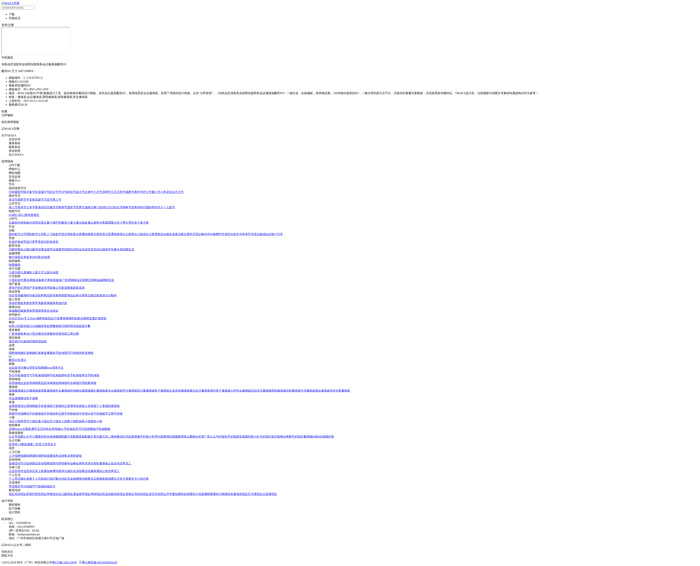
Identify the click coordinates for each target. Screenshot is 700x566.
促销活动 (14, 463)
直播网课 (207, 494)
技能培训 (70, 249)
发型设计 (26, 241)
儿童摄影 (26, 272)
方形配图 (73, 436)
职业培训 (82, 249)
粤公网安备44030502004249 (99, 562)
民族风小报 (83, 421)
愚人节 (56, 199)
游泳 (55, 310)
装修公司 (55, 287)
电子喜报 (55, 405)
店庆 (35, 471)
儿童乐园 (14, 272)
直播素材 (49, 352)
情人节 (13, 207)
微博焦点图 (185, 436)
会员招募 (79, 471)
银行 (12, 257)
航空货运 (61, 234)
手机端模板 (103, 428)
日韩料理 (67, 326)
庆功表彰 (93, 463)
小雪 (122, 222)
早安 (12, 486)
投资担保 (61, 333)
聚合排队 (61, 478)
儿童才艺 (38, 272)
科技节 (71, 192)
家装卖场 (79, 287)
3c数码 (112, 295)
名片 (53, 444)
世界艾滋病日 (84, 207)
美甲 (35, 241)
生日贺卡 (119, 478)
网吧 (71, 318)
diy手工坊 (26, 318)
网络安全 (108, 280)
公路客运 (131, 234)
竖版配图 (84, 436)
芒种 (58, 222)
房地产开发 (30, 287)
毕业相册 (73, 478)
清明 (35, 222)
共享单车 (245, 234)
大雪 (128, 222)
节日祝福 (26, 486)
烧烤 (58, 326)
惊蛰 (23, 222)
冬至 (38, 192)
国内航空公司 (17, 234)
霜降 (111, 222)
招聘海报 (14, 352)
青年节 (138, 192)
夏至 (64, 222)
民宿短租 (41, 341)
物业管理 (44, 287)
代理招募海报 (87, 383)
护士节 (147, 192)
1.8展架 (22, 444)
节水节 (62, 192)
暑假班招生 (240, 494)
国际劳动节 (153, 207)
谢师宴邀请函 (46, 390)
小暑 (70, 222)
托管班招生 (39, 494)
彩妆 (49, 241)
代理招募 (61, 463)
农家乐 (78, 318)
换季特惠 (55, 471)
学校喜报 (79, 405)
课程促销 (184, 494)
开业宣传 (26, 471)
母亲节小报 (27, 421)
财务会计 (26, 333)
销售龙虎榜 (68, 455)
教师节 (62, 207)
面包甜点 (26, 326)
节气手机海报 (35, 375)
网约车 (220, 234)
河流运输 (198, 234)
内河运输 (210, 234)
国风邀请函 (278, 390)
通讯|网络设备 (32, 280)
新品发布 (38, 463)
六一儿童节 (167, 207)
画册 (30, 444)
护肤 (17, 241)
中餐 (87, 326)
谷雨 (41, 222)
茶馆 (66, 318)
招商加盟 (49, 463)
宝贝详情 (43, 428)
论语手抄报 (95, 413)
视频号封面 (141, 436)
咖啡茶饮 (44, 326)
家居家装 (67, 287)
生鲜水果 (79, 295)
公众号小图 (30, 436)
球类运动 (46, 310)
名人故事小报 (67, 421)
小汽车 (278, 234)
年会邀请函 (62, 390)
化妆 (12, 241)
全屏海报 (54, 428)
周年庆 (83, 463)
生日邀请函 (30, 390)
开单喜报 (44, 405)
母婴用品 (67, 295)
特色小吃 (14, 326)
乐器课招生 (269, 494)
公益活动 (114, 463)
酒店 (12, 341)
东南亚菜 (79, 326)
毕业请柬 (14, 398)
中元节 (179, 192)
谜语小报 (96, 421)
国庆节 (71, 207)
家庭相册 (108, 478)
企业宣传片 (16, 367)
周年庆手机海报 (71, 375)
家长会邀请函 (113, 390)
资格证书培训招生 (137, 494)
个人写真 (38, 478)
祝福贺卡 (49, 486)
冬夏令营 (116, 249)
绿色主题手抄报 (62, 413)
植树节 (129, 192)
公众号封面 (217, 436)
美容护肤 (14, 303)
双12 (22, 215)
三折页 (46, 444)
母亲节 (22, 207)
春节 (32, 192)
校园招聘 (26, 455)
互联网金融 (95, 280)
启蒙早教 (14, 249)
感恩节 (22, 199)
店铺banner (15, 428)
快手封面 (230, 436)
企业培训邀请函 (179, 390)
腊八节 (156, 192)
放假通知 (49, 455)
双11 (16, 215)
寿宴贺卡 (131, 478)
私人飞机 (49, 234)
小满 (52, 222)
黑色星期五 (32, 215)
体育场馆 (35, 310)
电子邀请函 (162, 390)
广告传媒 (14, 333)
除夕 (26, 192)
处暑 (87, 222)
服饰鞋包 (26, 295)
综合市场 (14, 295)
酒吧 (39, 318)
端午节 (45, 192)
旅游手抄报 (80, 413)
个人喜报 (102, 405)
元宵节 (121, 192)
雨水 (17, 222)
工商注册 (73, 333)
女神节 (89, 192)
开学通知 (172, 494)
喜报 (79, 455)
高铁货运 (102, 234)
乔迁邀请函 (129, 390)
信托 (35, 257)
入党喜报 (90, 405)
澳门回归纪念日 (103, 207)
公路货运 (143, 234)
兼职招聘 (38, 455)
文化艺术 (14, 318)
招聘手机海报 (52, 375)
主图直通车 (29, 428)
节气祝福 (38, 486)
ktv (34, 318)
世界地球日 (138, 207)
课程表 (229, 494)
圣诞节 (39, 199)
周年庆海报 (86, 352)
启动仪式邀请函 (261, 390)
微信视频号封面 (290, 436)
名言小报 (52, 421)
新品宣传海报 (46, 383)
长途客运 (175, 234)
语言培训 (93, 249)
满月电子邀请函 (220, 390)
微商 (17, 264)
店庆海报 (14, 383)
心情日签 (143, 478)
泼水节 (80, 192)
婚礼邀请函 (97, 390)
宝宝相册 (96, 478)
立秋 (82, 222)
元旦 (114, 192)
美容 (55, 241)
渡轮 (189, 234)
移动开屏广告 (201, 436)
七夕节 (97, 192)
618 (11, 215)
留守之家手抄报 (112, 413)
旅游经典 (29, 341)
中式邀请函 (307, 390)
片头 (60, 367)
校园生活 (128, 249)
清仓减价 (67, 471)
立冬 (117, 222)
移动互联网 (80, 280)
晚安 (17, 486)
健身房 (24, 310)
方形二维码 (109, 436)
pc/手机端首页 (69, 428)
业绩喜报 (14, 405)
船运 (184, 234)
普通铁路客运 (87, 234)
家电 (58, 295)
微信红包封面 (125, 436)
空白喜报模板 (29, 405)
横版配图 (61, 436)
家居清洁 (102, 295)
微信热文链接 (46, 436)
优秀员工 (125, 463)
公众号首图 (16, 436)
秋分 (99, 222)
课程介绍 (195, 494)
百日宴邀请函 (146, 390)
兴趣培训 (35, 249)
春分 (29, 222)
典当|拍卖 (44, 257)
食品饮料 (38, 295)
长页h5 (22, 360)
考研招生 (96, 494)
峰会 (76, 463)
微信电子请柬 (29, 398)
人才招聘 (14, 455)
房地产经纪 (16, 287)
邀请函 (103, 463)
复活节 (13, 199)
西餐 (52, 326)
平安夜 (30, 199)
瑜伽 (12, 310)
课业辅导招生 (81, 494)
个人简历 (14, 478)
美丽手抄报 (16, 413)
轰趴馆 (96, 318)
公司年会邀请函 (240, 390)
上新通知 (44, 471)
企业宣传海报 (29, 383)
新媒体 (57, 280)
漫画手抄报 (45, 413)
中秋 (12, 192)
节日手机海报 (17, 375)
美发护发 (61, 303)
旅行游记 (49, 478)
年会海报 (73, 383)
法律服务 (49, 333)
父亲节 (30, 207)
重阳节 (19, 192)
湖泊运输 (268, 234)
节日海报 (73, 352)
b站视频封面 (326, 436)
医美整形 (26, 303)
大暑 (76, 222)
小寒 (140, 222)
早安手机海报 (90, 375)
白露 (93, 222)
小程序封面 (156, 436)
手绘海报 (61, 352)
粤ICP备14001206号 (64, 562)
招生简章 (26, 494)
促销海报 (61, 383)
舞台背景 (29, 367)
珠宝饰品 (90, 295)
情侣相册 (84, 478)
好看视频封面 (309, 436)
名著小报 (41, 421)
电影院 (46, 318)
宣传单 (13, 444)
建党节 (54, 207)
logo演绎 (52, 367)
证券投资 (26, 257)
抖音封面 (274, 436)
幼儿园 (24, 249)
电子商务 (47, 280)
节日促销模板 (87, 428)
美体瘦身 (49, 303)
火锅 (35, 326)
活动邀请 (90, 471)
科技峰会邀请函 (80, 390)
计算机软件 (16, 280)
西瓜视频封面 (245, 436)
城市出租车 (232, 234)
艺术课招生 (255, 494)
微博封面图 (170, 436)
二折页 (37, 444)
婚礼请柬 (26, 352)
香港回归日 (42, 207)
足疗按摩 (57, 318)
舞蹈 (17, 310)
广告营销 (67, 280)
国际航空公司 (35, 234)
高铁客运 (73, 234)
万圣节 (48, 199)
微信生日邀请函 (200, 390)
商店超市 (49, 295)
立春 (12, 222)
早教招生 (52, 494)
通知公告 (102, 471)
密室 (103, 318)
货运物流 (38, 333)
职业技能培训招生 (113, 494)
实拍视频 (41, 367)
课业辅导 (46, 249)
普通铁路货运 (116, 234)
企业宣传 (14, 471)
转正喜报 (67, 405)
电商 (12, 264)
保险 (17, 257)
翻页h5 (13, 360)
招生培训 (14, 494)
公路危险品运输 (159, 234)
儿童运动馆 (51, 272)
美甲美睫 (38, 303)
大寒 (146, 222)
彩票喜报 (114, 405)
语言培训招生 (157, 494)
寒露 (105, 222)
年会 (58, 455)
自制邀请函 (293, 390)
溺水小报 (14, 421)
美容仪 (42, 241)
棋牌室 (87, 318)
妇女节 (54, 192)
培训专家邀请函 (340, 390)
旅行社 (19, 341)
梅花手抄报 (30, 413)
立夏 (47, 222)
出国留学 (105, 249)
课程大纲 (219, 494)
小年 (163, 192)
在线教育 (58, 249)
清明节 (106, 192)
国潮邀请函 (16, 390)
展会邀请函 (322, 390)
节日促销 (26, 463)
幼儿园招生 (65, 494)
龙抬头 (170, 192)
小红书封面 (261, 436)
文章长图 (96, 436)
